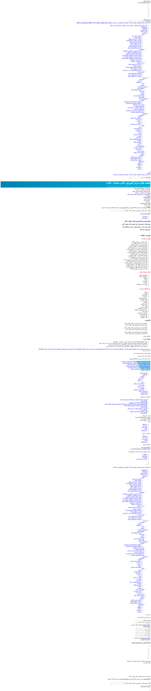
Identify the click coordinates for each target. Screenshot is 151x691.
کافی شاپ (141, 97)
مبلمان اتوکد (138, 37)
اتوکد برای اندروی (136, 35)
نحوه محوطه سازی (136, 89)
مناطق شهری (137, 128)
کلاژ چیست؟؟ (137, 148)
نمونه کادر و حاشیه (136, 61)
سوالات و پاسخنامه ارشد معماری (132, 101)
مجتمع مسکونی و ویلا (135, 139)
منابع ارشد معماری (139, 106)
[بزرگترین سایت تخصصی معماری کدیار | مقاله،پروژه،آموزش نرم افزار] (128, 25)
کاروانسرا (138, 82)
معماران (142, 388)
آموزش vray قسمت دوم (134, 74)
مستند (142, 85)
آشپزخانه (141, 91)
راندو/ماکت (141, 161)
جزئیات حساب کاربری (141, 459)
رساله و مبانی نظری (135, 118)
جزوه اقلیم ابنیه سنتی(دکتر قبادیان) (135, 110)
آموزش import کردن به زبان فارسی (131, 70)
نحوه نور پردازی (137, 65)
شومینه (142, 94)
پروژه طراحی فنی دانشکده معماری (137, 349)
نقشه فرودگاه (137, 142)
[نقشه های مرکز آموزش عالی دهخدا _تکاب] (138, 194)
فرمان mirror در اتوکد (135, 44)
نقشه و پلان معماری (135, 124)
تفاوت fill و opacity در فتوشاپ (133, 53)
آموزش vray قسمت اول (134, 73)
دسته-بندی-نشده (143, 391)
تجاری (139, 143)
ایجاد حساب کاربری (145, 639)
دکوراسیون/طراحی (142, 86)
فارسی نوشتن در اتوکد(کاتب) (133, 40)
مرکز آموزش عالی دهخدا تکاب (88, 349)
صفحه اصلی (144, 27)
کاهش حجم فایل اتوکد (135, 41)
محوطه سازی (140, 88)
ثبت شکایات (144, 430)
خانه (149, 186)
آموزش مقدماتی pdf (135, 68)
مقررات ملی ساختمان (138, 104)
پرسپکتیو (142, 155)
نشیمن (142, 92)
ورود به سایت (147, 626)
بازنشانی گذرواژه (145, 625)
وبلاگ (149, 173)
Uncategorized (143, 373)
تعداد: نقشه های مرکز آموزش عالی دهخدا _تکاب (137, 210)
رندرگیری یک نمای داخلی (134, 64)
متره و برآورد (140, 151)
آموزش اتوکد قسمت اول (134, 46)
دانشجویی (144, 113)
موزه (139, 133)
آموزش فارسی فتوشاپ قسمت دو (132, 56)
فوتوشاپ (141, 49)
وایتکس (139, 164)
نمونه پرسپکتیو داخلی (135, 160)
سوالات (142, 100)
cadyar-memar (146, 197)
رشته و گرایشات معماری (137, 112)
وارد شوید (131, 358)
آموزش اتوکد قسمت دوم (134, 47)
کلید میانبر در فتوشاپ (135, 59)
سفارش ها (144, 456)
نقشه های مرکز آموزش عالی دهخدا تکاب (49, 349)
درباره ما (145, 426)
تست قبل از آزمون (139, 109)
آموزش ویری (140, 71)
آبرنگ (139, 165)
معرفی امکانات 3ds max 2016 (133, 67)
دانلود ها (145, 457)
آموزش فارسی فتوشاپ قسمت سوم (131, 58)
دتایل (139, 127)
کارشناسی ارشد (143, 98)
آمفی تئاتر (138, 137)
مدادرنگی (138, 167)
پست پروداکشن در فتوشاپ (134, 52)
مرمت (139, 80)
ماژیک (139, 168)
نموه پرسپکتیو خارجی (135, 158)
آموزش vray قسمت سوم (134, 76)
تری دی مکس (140, 62)
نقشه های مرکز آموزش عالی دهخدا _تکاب (137, 221)
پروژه (142, 382)
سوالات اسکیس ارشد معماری (133, 103)
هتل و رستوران (137, 134)
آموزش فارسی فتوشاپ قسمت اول (131, 55)
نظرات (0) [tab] (144, 218)
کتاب (142, 83)
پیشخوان (145, 454)
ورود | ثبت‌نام (147, 19)
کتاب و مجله (144, 31)
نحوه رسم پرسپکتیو (136, 157)
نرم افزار (145, 33)
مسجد (139, 145)
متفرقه (139, 140)
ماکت (139, 162)
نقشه (142, 125)
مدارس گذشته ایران (139, 95)
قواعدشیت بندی (140, 146)
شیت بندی (138, 149)
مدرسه (139, 131)
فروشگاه (145, 28)
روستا (139, 122)
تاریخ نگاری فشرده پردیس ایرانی (135, 107)
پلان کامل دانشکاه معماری (102, 349)
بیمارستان (138, 130)
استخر (139, 136)
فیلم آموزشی (143, 30)
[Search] (129, 21)
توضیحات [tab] (144, 216)
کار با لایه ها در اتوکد (136, 43)
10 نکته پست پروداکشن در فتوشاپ (132, 50)
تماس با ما (144, 427)
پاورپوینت (144, 77)
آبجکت (139, 116)
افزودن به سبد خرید (145, 213)
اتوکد (143, 34)
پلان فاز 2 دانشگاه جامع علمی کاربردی (118, 349)
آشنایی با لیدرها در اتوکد (135, 38)
